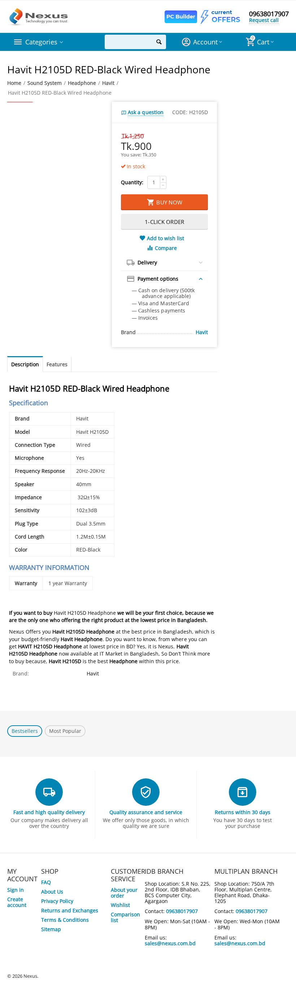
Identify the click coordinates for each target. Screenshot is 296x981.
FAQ (46, 882)
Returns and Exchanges (69, 910)
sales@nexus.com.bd (170, 943)
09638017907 (269, 13)
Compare (166, 248)
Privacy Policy (57, 901)
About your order (124, 892)
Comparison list (125, 917)
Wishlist (120, 905)
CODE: (179, 112)
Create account (16, 902)
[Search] (159, 42)
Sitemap (51, 929)
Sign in (15, 889)
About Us (52, 891)
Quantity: (132, 182)
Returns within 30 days (242, 812)
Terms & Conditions (65, 919)
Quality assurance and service (145, 812)
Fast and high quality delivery (49, 812)
